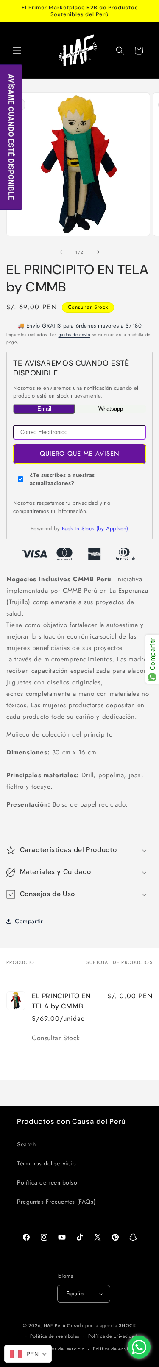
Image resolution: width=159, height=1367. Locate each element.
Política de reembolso (47, 1182)
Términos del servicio (46, 1163)
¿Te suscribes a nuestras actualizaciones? (62, 479)
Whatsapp (110, 409)
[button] (17, 50)
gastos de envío (75, 334)
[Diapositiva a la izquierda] (61, 252)
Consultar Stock (88, 307)
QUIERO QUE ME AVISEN (80, 453)
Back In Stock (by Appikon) (95, 528)
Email (44, 409)
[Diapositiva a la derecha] (98, 252)
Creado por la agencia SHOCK (101, 1325)
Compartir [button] (29, 921)
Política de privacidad (112, 1336)
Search (26, 1144)
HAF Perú (55, 1325)
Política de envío (112, 1348)
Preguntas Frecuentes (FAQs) (56, 1201)
